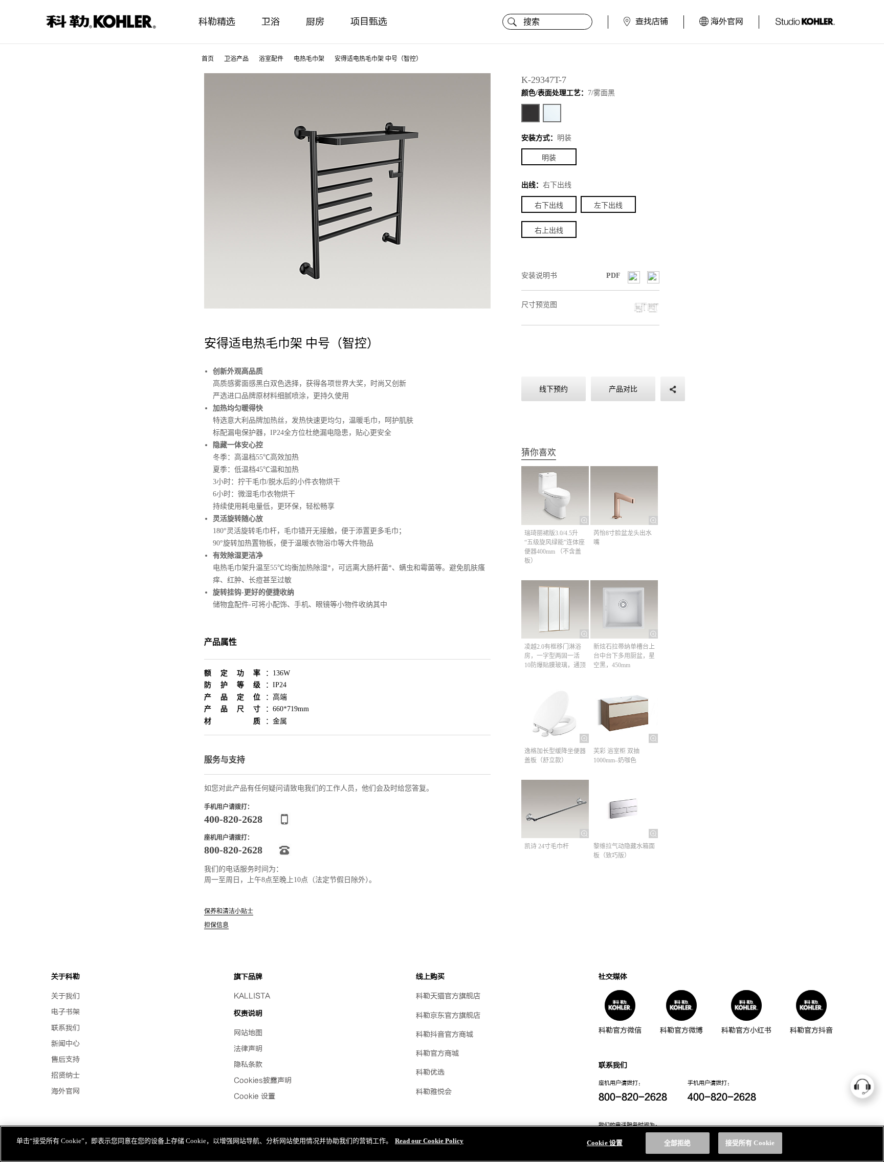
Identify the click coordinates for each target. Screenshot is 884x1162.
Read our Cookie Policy (429, 1141)
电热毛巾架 (309, 59)
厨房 (315, 21)
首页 (208, 59)
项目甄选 (368, 21)
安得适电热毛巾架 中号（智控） (378, 59)
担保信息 (216, 925)
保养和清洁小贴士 (228, 911)
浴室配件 (271, 59)
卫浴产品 (236, 59)
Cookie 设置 (254, 1096)
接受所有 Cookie (750, 1143)
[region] (442, 1144)
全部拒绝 (677, 1143)
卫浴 (270, 21)
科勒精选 (216, 21)
